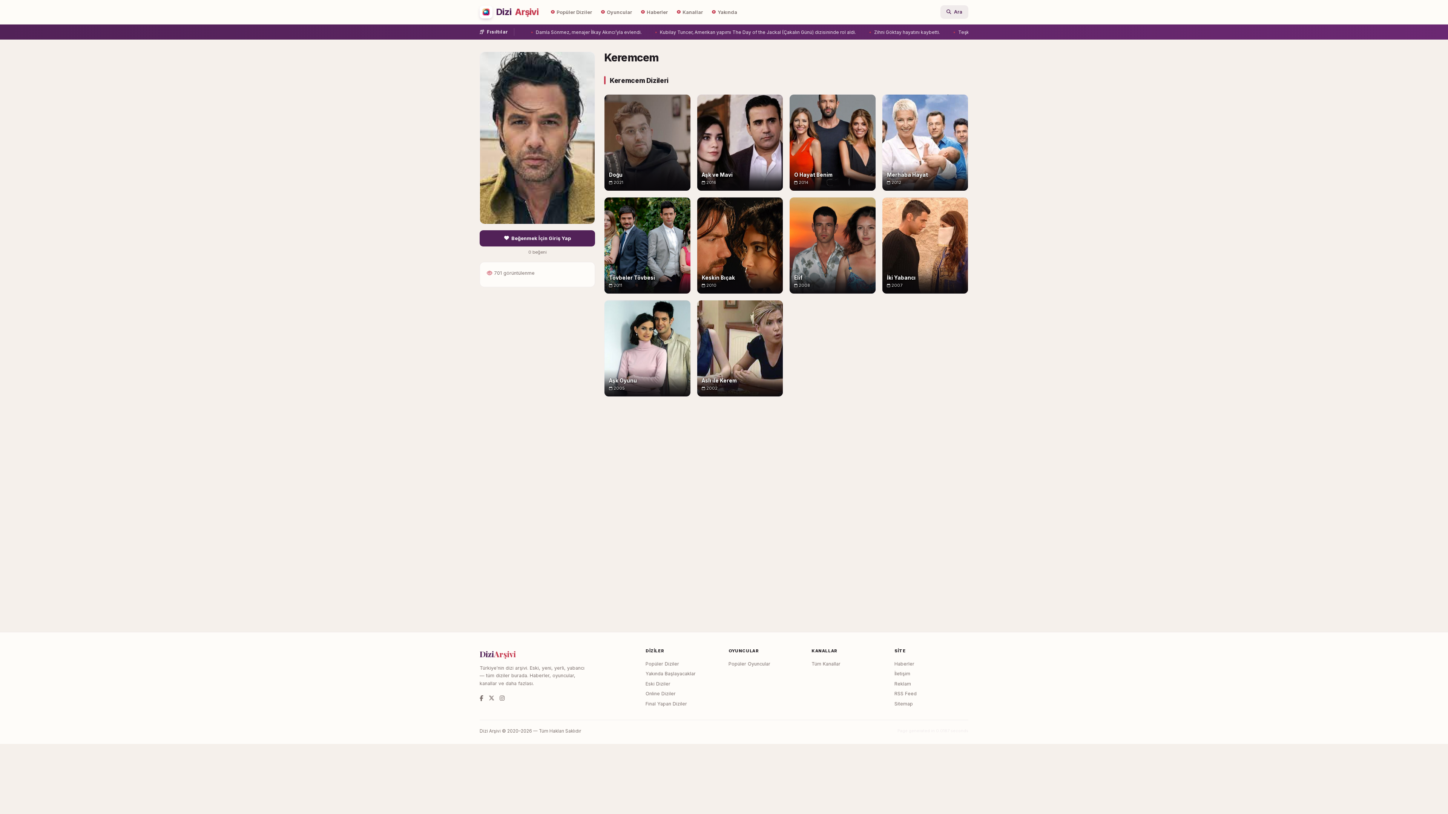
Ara (958, 12)
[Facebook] (481, 698)
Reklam (902, 684)
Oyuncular (619, 12)
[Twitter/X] (491, 698)
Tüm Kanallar (826, 664)
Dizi (517, 12)
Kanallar (693, 12)
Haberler (657, 12)
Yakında (727, 12)
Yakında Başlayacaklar (671, 673)
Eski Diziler (658, 684)
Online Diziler (661, 693)
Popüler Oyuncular (749, 664)
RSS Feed (905, 693)
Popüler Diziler (574, 12)
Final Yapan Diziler (666, 704)
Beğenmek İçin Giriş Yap (541, 238)
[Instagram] (502, 698)
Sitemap (903, 704)
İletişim (902, 673)
